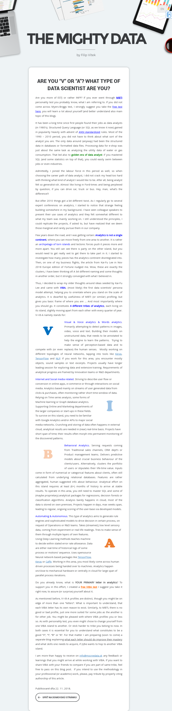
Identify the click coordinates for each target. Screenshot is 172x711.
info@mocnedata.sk (90, 655)
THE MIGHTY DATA (86, 38)
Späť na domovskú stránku (59, 697)
